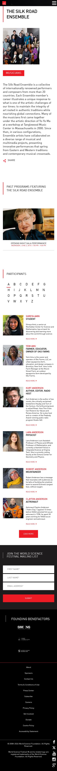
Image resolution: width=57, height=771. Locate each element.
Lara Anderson (34, 433)
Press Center (28, 691)
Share (11, 160)
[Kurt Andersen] (13, 397)
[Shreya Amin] (13, 325)
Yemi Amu (38, 349)
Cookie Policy (28, 726)
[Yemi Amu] (13, 355)
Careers (28, 702)
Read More (30, 339)
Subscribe (28, 696)
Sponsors (28, 673)
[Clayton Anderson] (13, 508)
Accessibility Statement (28, 731)
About (28, 667)
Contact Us (28, 679)
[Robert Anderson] (13, 478)
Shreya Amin (33, 317)
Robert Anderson (36, 470)
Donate (29, 720)
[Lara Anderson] (13, 441)
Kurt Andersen (38, 391)
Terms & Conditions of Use (28, 685)
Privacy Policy (28, 708)
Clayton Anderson (36, 500)
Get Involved (29, 714)
